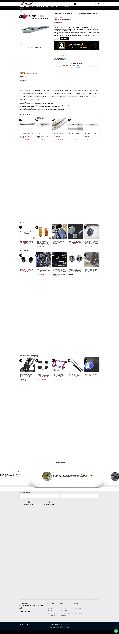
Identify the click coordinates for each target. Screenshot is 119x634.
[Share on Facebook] (55, 59)
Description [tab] (22, 73)
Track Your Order (81, 0)
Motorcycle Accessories (32, 6)
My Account (78, 606)
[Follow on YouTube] (27, 624)
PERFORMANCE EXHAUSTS (65, 6)
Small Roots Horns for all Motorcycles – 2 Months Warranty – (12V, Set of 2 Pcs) (75, 271)
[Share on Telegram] (65, 59)
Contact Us (50, 606)
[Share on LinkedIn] (63, 59)
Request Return (51, 613)
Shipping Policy (64, 610)
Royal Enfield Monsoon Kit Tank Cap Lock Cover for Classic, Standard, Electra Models (91, 243)
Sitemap (50, 608)
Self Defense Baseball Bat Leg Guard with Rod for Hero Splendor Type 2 (75, 375)
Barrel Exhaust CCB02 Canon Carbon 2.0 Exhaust (75, 134)
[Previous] (20, 169)
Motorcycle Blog (89, 0)
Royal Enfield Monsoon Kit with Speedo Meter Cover (75, 242)
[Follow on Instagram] (22, 624)
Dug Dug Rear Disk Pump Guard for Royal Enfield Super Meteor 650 (91, 270)
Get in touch (69, 55)
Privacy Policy (64, 618)
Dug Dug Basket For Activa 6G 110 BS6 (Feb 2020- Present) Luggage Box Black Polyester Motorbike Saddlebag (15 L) (26, 377)
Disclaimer (63, 615)
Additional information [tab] (32, 73)
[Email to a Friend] (59, 59)
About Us (50, 618)
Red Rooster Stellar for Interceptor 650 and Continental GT (58, 135)
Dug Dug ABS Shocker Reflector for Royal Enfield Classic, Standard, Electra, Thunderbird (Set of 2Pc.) (43, 243)
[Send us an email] (24, 624)
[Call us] (26, 624)
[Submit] (75, 4)
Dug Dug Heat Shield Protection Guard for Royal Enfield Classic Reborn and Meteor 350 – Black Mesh (43, 271)
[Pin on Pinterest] (61, 59)
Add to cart (64, 38)
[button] (35, 3)
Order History (78, 608)
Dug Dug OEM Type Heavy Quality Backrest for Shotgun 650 (59, 242)
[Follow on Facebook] (20, 624)
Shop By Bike (22, 6)
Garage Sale (56, 6)
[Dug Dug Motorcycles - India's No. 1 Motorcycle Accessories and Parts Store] (26, 3)
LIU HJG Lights (49, 6)
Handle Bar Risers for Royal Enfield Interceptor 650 (26, 270)
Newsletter (77, 610)
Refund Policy (64, 606)
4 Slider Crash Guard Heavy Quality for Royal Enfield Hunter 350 (58, 375)
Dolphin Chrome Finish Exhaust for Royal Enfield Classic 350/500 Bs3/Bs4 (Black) (43, 135)
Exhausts (24, 11)
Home (21, 11)
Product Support (52, 610)
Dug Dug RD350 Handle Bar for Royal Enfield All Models (26, 242)
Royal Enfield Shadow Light (91, 374)
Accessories (42, 6)
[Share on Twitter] (57, 59)
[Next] (99, 169)
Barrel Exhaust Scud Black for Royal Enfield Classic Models (91, 135)
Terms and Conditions (66, 613)
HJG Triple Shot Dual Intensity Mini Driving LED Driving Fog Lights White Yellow (43, 376)
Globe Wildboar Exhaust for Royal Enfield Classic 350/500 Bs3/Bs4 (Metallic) (27, 135)
